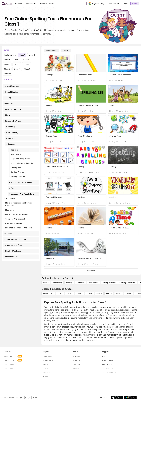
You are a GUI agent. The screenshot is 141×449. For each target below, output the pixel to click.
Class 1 (22, 55)
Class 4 (17, 59)
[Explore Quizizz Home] (7, 3)
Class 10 (17, 69)
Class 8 (26, 64)
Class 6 (7, 64)
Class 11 (27, 69)
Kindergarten (10, 55)
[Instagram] (29, 397)
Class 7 (17, 64)
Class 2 (32, 55)
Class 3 (7, 59)
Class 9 (7, 69)
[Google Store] (130, 397)
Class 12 (7, 73)
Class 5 (26, 59)
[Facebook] (25, 397)
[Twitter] (21, 397)
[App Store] (117, 397)
